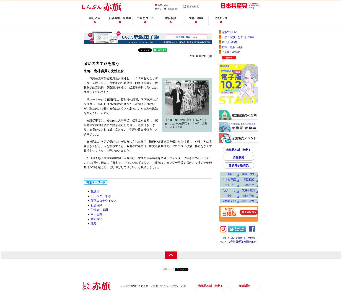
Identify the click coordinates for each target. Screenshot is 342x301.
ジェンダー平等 (101, 196)
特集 (229, 174)
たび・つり (229, 190)
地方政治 (96, 218)
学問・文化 (248, 174)
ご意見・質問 (178, 285)
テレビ (229, 184)
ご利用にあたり (160, 285)
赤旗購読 (238, 157)
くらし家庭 (229, 179)
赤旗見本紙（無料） (239, 149)
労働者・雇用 (99, 209)
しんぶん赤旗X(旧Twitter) (240, 237)
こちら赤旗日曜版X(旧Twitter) (239, 241)
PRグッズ (221, 18)
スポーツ (248, 184)
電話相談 (170, 18)
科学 (229, 195)
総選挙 (95, 191)
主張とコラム (145, 18)
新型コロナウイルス (103, 200)
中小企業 (96, 214)
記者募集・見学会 (120, 18)
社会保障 (96, 205)
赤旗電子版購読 (239, 165)
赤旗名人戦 (229, 201)
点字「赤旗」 (249, 201)
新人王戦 (248, 195)
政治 (94, 223)
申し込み (94, 18)
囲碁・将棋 (196, 18)
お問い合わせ (165, 5)
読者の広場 (248, 190)
